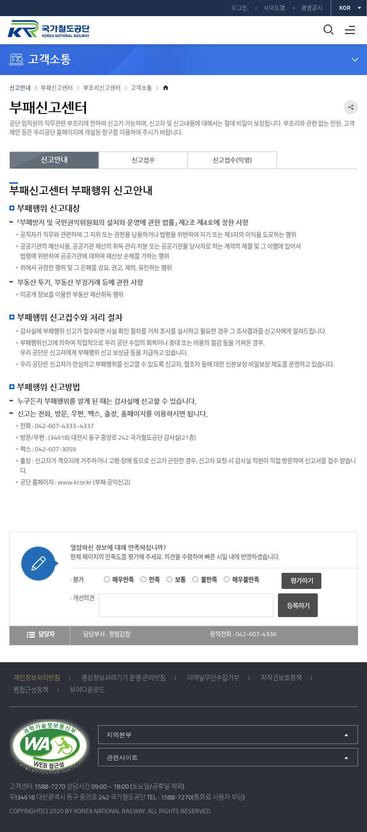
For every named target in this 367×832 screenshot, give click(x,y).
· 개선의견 (82, 597)
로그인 (239, 8)
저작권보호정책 (281, 678)
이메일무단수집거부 (213, 678)
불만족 (209, 579)
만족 (154, 579)
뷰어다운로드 (87, 690)
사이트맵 (274, 8)
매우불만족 (245, 579)
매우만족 (123, 579)
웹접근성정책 (30, 690)
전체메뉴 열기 (347, 26)
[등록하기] (298, 614)
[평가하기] (301, 580)
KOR (344, 8)
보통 (180, 579)
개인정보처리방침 (36, 678)
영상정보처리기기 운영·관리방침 (123, 678)
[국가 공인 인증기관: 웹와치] (49, 748)
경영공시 (312, 8)
